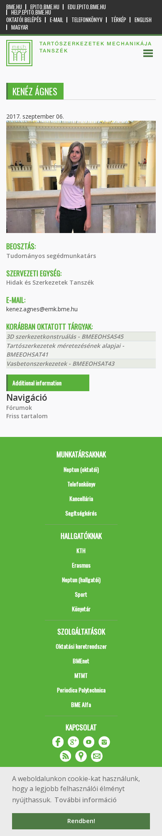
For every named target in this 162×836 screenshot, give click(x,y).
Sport (81, 594)
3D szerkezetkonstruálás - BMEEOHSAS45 (64, 336)
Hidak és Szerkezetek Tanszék (50, 282)
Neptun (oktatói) (81, 469)
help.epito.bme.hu (31, 12)
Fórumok (19, 408)
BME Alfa (81, 704)
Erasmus (81, 565)
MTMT (81, 675)
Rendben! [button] (81, 821)
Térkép (118, 19)
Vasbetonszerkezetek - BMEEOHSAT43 (60, 363)
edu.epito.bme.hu (87, 7)
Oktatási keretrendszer (81, 646)
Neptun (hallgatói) (81, 579)
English (143, 19)
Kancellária (81, 498)
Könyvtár (81, 608)
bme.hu (14, 7)
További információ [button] (85, 799)
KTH (81, 550)
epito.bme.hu (44, 7)
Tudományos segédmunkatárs (51, 256)
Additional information (36, 382)
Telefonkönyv (87, 19)
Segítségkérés (81, 513)
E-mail (56, 19)
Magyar (19, 27)
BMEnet (81, 660)
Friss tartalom (27, 416)
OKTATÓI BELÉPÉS (24, 19)
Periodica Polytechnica (81, 689)
